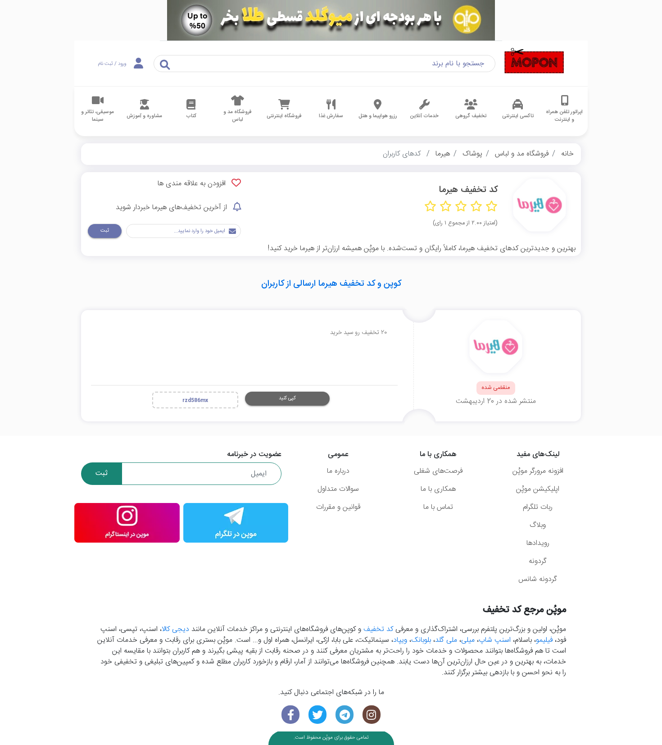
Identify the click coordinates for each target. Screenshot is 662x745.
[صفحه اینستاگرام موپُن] (371, 714)
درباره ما (338, 471)
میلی (468, 640)
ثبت (104, 230)
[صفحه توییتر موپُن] (317, 714)
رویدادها (537, 543)
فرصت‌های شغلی (438, 471)
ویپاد (400, 640)
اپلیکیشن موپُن (537, 489)
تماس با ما (438, 507)
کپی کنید (287, 398)
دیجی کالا (175, 629)
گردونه (538, 561)
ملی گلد (446, 640)
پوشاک (472, 154)
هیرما (442, 154)
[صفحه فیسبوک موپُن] (290, 714)
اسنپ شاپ (495, 640)
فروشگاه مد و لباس (522, 154)
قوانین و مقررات (338, 507)
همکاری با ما (438, 489)
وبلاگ (538, 525)
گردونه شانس (537, 579)
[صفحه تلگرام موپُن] (344, 714)
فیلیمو (544, 640)
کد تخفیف (378, 629)
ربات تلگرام (538, 507)
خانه (567, 154)
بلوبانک (421, 640)
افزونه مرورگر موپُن (537, 471)
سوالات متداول (338, 489)
